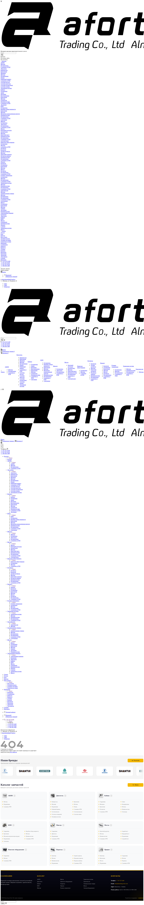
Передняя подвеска (78, 858)
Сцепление (6, 841)
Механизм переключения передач (12, 836)
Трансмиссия (14, 625)
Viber (5, 283)
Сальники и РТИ (7, 806)
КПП (12, 516)
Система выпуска (78, 811)
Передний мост (125, 833)
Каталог (9, 459)
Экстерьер (124, 811)
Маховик (54, 804)
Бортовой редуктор (104, 831)
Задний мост (125, 831)
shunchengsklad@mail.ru (8, 279)
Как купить (10, 683)
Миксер (13, 534)
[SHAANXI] (90, 771)
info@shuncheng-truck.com (121, 883)
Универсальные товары (17, 631)
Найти (2, 903)
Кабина (13, 497)
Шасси (12, 643)
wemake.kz (140, 898)
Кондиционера (125, 804)
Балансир (54, 855)
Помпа (75, 806)
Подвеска (13, 570)
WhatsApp (7, 286)
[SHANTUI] (10, 771)
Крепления (76, 801)
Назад (10, 458)
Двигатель (14, 473)
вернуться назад (5, 752)
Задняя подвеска (78, 855)
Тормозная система (16, 614)
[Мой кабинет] (1, 443)
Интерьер (102, 804)
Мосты (13, 545)
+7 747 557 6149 (5, 261)
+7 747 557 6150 (5, 264)
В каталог (137, 760)
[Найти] (2, 55)
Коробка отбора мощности (32, 831)
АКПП (13, 464)
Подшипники (7, 804)
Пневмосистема (125, 809)
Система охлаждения (57, 814)
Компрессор (55, 801)
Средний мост (125, 838)
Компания (10, 692)
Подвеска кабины (78, 860)
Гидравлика (102, 801)
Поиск (2, 439)
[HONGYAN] (70, 771)
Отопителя (102, 809)
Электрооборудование (17, 656)
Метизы (5, 801)
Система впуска (55, 811)
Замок (123, 801)
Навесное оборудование (17, 561)
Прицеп (13, 587)
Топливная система (56, 816)
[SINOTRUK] (30, 771)
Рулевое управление (16, 603)
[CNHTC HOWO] (50, 771)
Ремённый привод (56, 809)
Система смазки (77, 814)
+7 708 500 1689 (5, 265)
